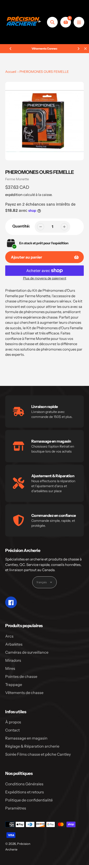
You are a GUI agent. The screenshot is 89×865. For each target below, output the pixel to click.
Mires (10, 668)
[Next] (78, 48)
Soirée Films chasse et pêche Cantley (38, 754)
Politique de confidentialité (29, 800)
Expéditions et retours (24, 792)
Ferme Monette (17, 179)
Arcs (9, 636)
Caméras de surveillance (26, 652)
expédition (14, 194)
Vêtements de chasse (24, 692)
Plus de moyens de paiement (44, 278)
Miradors (13, 660)
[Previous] (10, 48)
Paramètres (15, 808)
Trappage (13, 684)
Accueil (10, 71)
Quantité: (21, 226)
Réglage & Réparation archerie (32, 746)
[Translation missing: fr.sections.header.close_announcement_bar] (85, 48)
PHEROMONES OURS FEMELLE (44, 71)
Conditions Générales (24, 784)
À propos (13, 722)
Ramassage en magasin (26, 738)
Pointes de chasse (21, 676)
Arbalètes (14, 644)
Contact (12, 730)
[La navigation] (79, 22)
